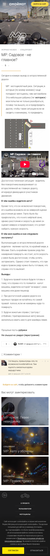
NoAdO (20, 344)
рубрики (22, 330)
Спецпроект (26, 50)
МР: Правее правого (18, 481)
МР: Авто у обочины (18, 451)
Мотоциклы (25, 514)
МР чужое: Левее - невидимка (17, 419)
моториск (40, 97)
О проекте (25, 503)
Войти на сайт (39, 4)
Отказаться (36, 550)
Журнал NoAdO (9, 50)
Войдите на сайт (10, 384)
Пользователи (25, 509)
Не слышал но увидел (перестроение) (20, 335)
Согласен (13, 550)
